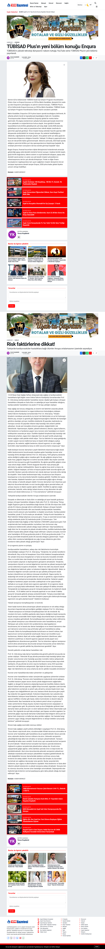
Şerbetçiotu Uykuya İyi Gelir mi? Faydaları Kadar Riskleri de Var (16, 885)
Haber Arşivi (43, 932)
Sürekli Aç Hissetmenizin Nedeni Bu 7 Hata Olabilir (15, 865)
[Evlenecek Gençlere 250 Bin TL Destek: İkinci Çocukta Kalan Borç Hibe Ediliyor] (37, 270)
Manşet (43, 3)
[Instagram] (14, 938)
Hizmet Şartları (67, 935)
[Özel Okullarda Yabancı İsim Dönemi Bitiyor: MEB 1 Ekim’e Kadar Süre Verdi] (17, 251)
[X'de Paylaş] (84, 57)
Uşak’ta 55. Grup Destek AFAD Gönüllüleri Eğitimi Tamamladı (39, 12)
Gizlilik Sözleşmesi (86, 934)
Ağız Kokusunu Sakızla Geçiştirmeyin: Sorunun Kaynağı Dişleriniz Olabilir (35, 885)
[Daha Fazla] (90, 57)
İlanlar (82, 923)
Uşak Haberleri (85, 930)
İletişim (83, 932)
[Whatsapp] (23, 938)
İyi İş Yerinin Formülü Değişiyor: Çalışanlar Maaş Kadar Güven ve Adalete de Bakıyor (56, 279)
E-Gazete (65, 919)
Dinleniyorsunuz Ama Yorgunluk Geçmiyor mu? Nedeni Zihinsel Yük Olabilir (56, 866)
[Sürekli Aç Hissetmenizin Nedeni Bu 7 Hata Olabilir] (17, 858)
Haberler (10, 42)
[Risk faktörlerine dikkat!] (37, 375)
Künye (64, 934)
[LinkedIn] (17, 938)
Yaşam (64, 932)
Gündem (17, 42)
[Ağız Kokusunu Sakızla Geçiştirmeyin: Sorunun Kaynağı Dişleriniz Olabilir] (37, 876)
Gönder (11, 306)
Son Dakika (84, 928)
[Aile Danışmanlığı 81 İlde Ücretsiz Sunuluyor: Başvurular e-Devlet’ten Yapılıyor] (57, 251)
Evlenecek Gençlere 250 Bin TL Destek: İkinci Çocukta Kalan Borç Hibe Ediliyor (36, 278)
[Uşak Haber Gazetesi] (18, 4)
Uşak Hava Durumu (45, 921)
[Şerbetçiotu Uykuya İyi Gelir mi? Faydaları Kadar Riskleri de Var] (17, 876)
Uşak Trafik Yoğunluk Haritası (48, 924)
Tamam (96, 946)
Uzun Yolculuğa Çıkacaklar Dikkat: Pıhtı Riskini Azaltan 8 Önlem (36, 866)
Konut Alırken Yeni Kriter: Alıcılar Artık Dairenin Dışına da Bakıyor (17, 278)
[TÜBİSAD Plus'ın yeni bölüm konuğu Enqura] (37, 79)
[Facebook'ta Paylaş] (81, 57)
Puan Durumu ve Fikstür (46, 926)
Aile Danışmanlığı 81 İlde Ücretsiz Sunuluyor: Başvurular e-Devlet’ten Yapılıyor (57, 260)
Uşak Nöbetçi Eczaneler (46, 919)
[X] (11, 938)
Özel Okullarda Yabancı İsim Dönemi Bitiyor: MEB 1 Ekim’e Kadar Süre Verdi (17, 260)
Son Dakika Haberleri (46, 930)
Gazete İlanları (66, 921)
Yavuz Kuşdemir (23, 233)
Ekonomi (59, 3)
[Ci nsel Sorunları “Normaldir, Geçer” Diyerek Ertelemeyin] (57, 876)
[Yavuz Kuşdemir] (12, 234)
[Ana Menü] (95, 6)
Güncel (51, 3)
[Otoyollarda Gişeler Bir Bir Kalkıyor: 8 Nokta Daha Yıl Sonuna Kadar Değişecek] (37, 251)
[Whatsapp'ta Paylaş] (87, 57)
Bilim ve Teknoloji (35, 6)
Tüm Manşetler (44, 928)
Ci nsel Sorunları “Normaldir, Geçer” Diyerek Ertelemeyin (56, 884)
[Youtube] (20, 938)
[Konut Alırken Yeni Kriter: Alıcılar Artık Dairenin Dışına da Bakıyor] (17, 270)
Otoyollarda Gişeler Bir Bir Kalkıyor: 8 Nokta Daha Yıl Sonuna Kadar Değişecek (35, 260)
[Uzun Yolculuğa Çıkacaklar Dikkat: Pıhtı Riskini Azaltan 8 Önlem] (37, 858)
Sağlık (66, 3)
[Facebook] (8, 938)
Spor (45, 6)
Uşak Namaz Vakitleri (46, 923)
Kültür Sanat (84, 924)
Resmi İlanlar (34, 3)
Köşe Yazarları (66, 924)
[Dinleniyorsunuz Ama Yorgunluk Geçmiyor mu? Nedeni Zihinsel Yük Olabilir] (57, 858)
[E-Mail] (18, 237)
